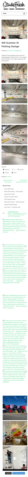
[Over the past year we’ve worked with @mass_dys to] (15, 256)
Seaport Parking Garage (10, 204)
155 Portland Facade (9, 199)
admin (20, 50)
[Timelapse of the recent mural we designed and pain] (15, 458)
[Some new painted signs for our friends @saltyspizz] (15, 281)
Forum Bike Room (9, 189)
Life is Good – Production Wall (12, 207)
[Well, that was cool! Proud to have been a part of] (15, 357)
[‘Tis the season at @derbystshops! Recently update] (15, 382)
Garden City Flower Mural (11, 196)
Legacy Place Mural (9, 194)
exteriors (9, 176)
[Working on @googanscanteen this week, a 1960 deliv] (15, 307)
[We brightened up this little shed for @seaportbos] (15, 231)
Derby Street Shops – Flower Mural (13, 191)
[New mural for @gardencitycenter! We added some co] (15, 408)
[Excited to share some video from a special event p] (15, 332)
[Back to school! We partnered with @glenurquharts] (15, 433)
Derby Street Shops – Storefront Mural (14, 202)
